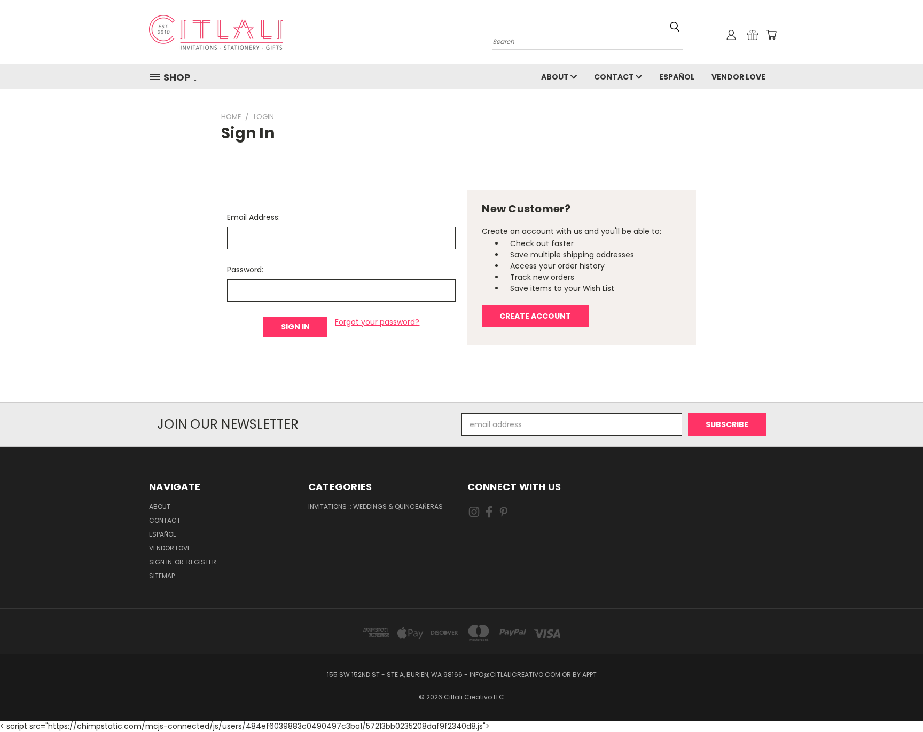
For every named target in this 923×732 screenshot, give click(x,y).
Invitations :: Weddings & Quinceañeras (375, 506)
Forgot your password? (377, 322)
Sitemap (162, 575)
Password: (245, 269)
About (555, 77)
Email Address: (253, 217)
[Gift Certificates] (752, 34)
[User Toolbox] (731, 34)
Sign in (161, 561)
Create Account (535, 316)
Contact (615, 77)
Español (676, 77)
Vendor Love (738, 77)
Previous (895, 699)
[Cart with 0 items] (771, 34)
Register (201, 561)
